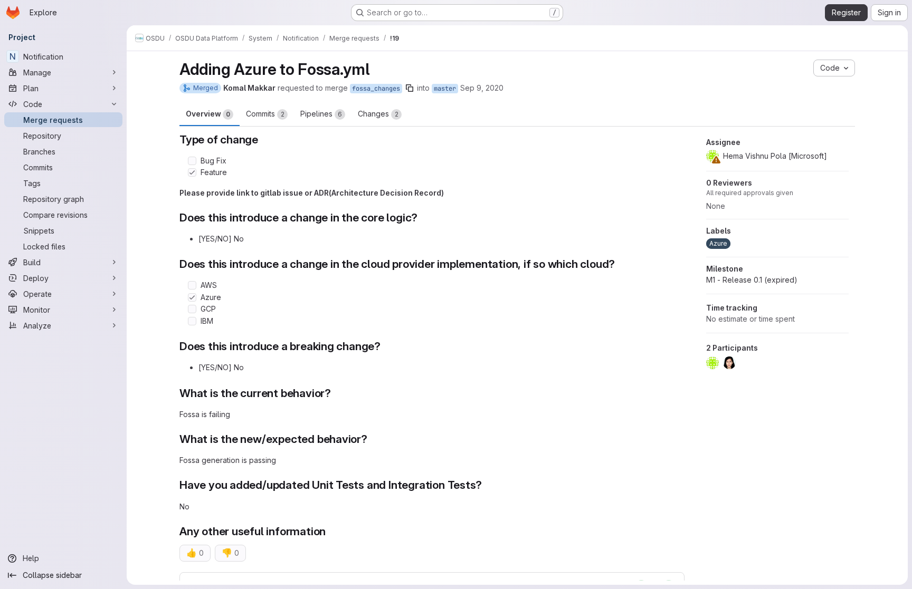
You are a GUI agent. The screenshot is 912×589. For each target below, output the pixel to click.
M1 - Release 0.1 (751, 279)
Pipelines (321, 113)
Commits (265, 113)
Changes (378, 113)
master (445, 88)
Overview (208, 113)
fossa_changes (376, 88)
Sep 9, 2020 (482, 87)
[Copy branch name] (409, 88)
